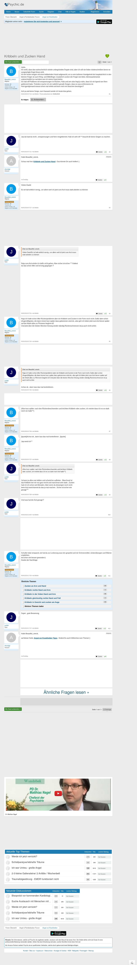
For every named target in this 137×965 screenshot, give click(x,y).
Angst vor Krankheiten (49, 928)
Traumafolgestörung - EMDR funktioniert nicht (35, 879)
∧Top (132, 962)
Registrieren (95, 12)
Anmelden (106, 12)
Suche (41, 12)
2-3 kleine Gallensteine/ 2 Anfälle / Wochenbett (36, 873)
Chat (59, 12)
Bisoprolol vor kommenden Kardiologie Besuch (36, 895)
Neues (17, 12)
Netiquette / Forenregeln (79, 951)
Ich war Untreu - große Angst (26, 867)
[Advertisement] (66, 534)
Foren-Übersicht (11, 928)
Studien (82, 12)
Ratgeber (51, 12)
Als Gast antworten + (13, 62)
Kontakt (25, 951)
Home (8, 12)
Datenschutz (48, 951)
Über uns (32, 951)
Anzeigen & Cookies (60, 951)
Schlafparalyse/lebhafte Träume (28, 862)
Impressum (39, 951)
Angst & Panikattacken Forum (29, 928)
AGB (69, 951)
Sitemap (91, 951)
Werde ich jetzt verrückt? (24, 856)
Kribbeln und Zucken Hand (24, 55)
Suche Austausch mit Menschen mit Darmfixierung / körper (42, 901)
